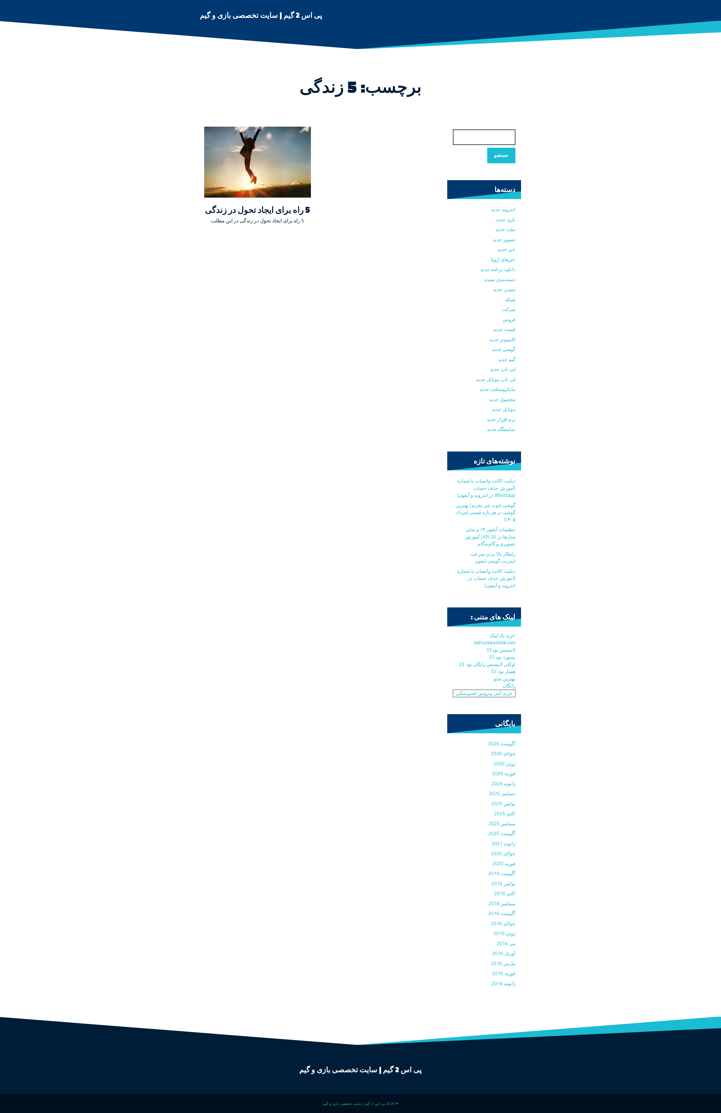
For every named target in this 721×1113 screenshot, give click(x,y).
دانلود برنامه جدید (497, 269)
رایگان (509, 685)
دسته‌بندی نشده (499, 279)
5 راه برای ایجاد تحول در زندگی (257, 209)
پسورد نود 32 (502, 657)
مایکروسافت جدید (497, 389)
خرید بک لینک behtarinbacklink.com (494, 639)
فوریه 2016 (503, 973)
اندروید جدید (503, 209)
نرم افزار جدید (501, 419)
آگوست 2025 (501, 833)
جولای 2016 (503, 923)
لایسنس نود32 (500, 650)
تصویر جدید (504, 239)
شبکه (510, 299)
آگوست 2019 (501, 873)
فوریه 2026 (503, 773)
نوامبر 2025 (503, 803)
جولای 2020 (503, 853)
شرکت (508, 309)
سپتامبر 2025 (501, 823)
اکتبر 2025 (504, 813)
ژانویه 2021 (503, 843)
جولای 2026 (503, 753)
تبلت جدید (505, 229)
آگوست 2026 (501, 743)
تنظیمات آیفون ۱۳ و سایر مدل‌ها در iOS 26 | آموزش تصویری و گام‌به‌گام (490, 536)
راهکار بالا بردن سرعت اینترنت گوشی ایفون (492, 557)
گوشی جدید (503, 349)
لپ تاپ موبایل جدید (495, 379)
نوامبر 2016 (503, 883)
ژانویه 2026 (503, 783)
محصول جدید (502, 399)
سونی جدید (504, 289)
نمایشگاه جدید (501, 429)
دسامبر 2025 (502, 793)
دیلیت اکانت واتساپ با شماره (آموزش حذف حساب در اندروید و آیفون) (486, 578)
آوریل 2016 (503, 953)
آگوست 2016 (501, 913)
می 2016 (506, 943)
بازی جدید (505, 219)
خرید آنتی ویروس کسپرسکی (484, 693)
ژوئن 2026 (504, 763)
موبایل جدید (503, 409)
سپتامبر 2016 (501, 903)
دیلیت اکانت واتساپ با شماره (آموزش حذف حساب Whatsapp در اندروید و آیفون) (486, 488)
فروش (508, 319)
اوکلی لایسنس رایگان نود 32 (487, 664)
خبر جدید (506, 249)
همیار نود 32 (503, 671)
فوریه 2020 (503, 863)
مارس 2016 (503, 963)
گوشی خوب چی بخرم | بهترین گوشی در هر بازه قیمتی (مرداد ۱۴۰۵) (485, 512)
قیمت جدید (504, 329)
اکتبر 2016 (504, 893)
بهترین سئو (504, 678)
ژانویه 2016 (503, 983)
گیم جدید (506, 359)
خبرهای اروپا (503, 259)
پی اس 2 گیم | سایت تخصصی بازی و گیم (261, 15)
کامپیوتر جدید (502, 339)
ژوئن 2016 (504, 933)
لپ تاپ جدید (502, 369)
